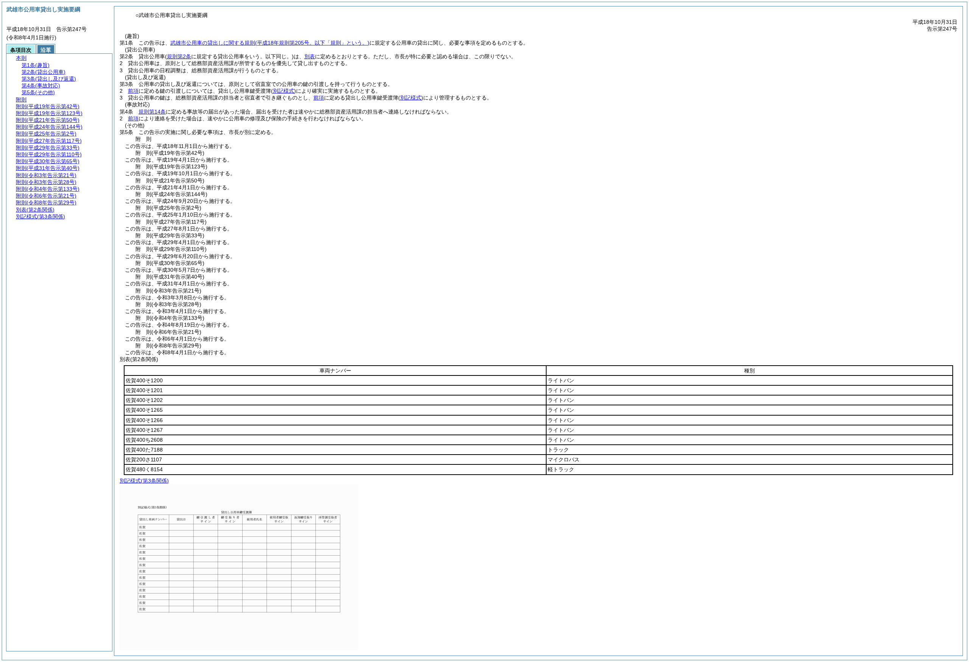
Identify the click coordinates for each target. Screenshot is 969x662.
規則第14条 (152, 112)
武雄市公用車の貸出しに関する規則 (269, 43)
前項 (133, 91)
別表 (309, 56)
